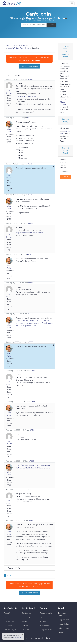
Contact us (26, 613)
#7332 (31, 520)
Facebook (26, 617)
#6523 (30, 164)
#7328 (32, 402)
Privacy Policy (63, 624)
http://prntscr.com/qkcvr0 (26, 96)
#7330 (31, 461)
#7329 (32, 430)
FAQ (41, 617)
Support (9, 46)
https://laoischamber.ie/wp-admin (29, 233)
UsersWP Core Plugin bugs (18, 48)
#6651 (30, 283)
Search (51, 25)
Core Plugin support (63, 102)
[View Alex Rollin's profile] (9, 124)
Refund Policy (63, 628)
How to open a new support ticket (65, 51)
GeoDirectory (9, 626)
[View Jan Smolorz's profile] (9, 86)
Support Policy (65, 120)
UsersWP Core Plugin (23, 46)
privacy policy (17, 637)
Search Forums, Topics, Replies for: (64, 163)
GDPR (60, 632)
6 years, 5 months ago (46, 20)
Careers (7, 617)
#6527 (30, 195)
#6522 (29, 118)
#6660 (30, 342)
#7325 (32, 371)
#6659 (30, 314)
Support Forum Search (65, 150)
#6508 (30, 79)
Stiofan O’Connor (29, 20)
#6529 (29, 254)
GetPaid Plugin (10, 630)
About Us (7, 613)
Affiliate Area (9, 621)
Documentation (46, 613)
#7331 (32, 489)
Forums (43, 621)
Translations (45, 626)
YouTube (25, 630)
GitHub (25, 626)
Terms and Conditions (62, 614)
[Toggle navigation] (72, 3)
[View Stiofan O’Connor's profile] (66, 18)
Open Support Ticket (29, 66)
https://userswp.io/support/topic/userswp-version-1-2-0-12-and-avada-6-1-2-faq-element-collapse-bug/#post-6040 (34, 323)
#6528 (30, 223)
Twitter (25, 621)
